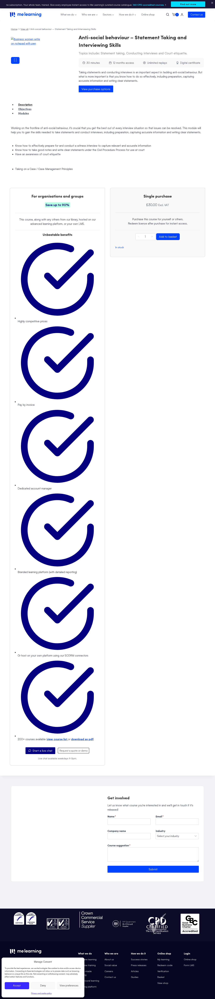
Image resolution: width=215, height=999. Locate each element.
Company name (117, 830)
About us (109, 959)
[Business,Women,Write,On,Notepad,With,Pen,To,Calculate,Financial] (26, 47)
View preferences (69, 985)
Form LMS (189, 965)
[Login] (182, 14)
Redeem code (165, 965)
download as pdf (82, 739)
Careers (109, 971)
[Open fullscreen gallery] (15, 60)
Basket (160, 977)
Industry (160, 830)
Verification (163, 971)
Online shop (148, 14)
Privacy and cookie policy (41, 993)
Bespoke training (87, 965)
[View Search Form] (168, 14)
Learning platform (87, 986)
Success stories (139, 959)
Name (112, 816)
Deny (43, 985)
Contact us (196, 14)
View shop (162, 983)
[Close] (212, 3)
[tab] (26, 66)
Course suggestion (119, 845)
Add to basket (168, 236)
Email (160, 816)
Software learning (87, 959)
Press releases (138, 965)
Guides (134, 977)
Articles (135, 971)
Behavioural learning (88, 980)
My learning (163, 959)
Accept (17, 985)
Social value (111, 965)
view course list (57, 739)
